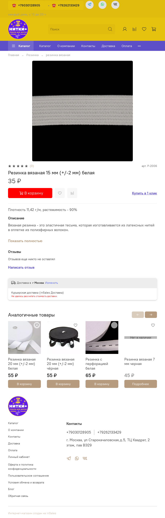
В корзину (24, 384)
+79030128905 (29, 5)
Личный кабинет (19, 457)
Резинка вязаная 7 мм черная (139, 361)
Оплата (127, 46)
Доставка (108, 46)
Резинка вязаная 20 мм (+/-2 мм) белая (22, 364)
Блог (11, 489)
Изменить (51, 283)
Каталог (24, 46)
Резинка (32, 55)
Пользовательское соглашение (28, 475)
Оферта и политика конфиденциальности (22, 467)
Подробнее (140, 384)
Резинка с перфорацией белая (97, 364)
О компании (66, 46)
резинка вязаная (58, 55)
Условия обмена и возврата (26, 482)
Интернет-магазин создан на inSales (32, 513)
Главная (13, 55)
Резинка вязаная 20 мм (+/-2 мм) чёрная (60, 364)
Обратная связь (18, 496)
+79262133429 (68, 5)
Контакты (88, 46)
